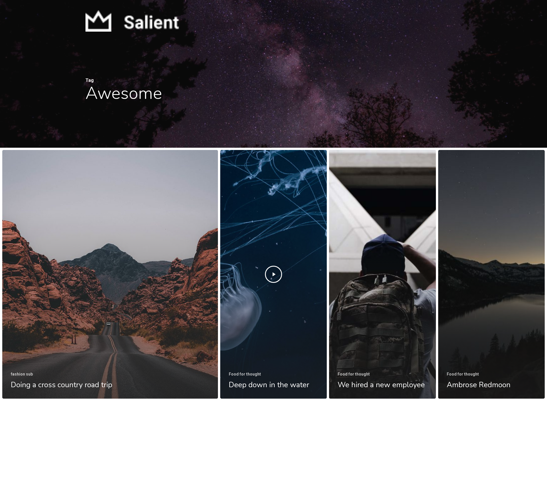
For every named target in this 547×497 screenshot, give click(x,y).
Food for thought (245, 374)
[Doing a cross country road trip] (110, 274)
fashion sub (22, 374)
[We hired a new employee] (382, 274)
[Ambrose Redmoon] (491, 274)
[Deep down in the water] (273, 274)
